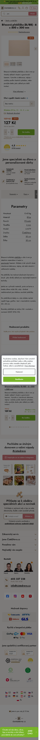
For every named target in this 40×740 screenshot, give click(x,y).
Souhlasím (19, 379)
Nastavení (19, 372)
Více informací (29, 366)
